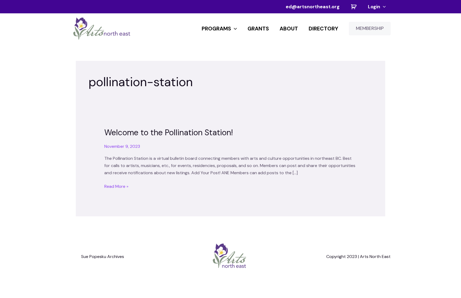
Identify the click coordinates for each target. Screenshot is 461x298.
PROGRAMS (216, 28)
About (289, 28)
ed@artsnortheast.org (313, 6)
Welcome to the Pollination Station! (168, 132)
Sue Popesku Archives (102, 256)
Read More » (116, 186)
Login (374, 6)
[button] (383, 7)
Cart (353, 7)
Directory (323, 28)
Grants (258, 28)
